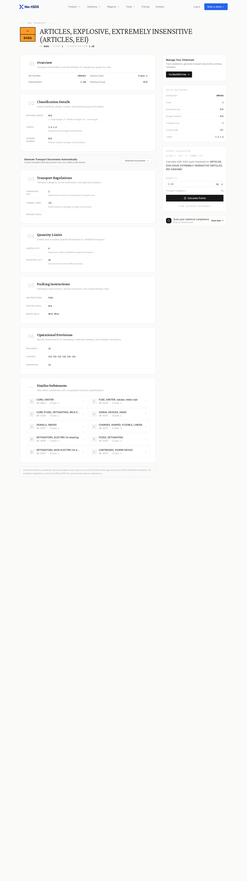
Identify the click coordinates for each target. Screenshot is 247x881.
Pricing (145, 6)
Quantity (171, 178)
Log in (197, 6)
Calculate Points (197, 198)
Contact (159, 6)
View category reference (195, 206)
